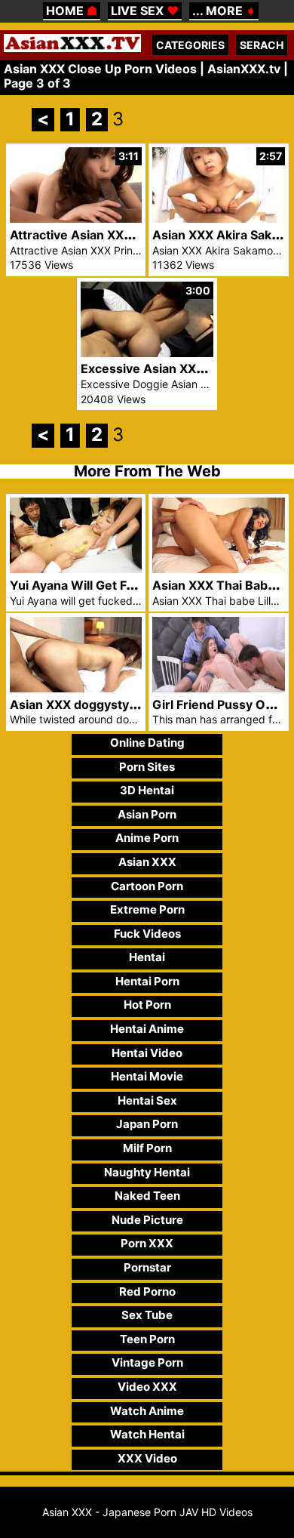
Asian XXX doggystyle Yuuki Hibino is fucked (141, 704)
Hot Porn (147, 1004)
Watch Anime (147, 1411)
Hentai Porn (147, 981)
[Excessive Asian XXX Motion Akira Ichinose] (147, 353)
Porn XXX (147, 1243)
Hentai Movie (147, 1076)
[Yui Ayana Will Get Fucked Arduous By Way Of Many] (76, 568)
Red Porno (147, 1291)
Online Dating (147, 742)
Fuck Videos (147, 933)
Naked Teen (147, 1195)
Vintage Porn (147, 1362)
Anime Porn (147, 838)
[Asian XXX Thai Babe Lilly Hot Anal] (218, 568)
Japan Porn (147, 1124)
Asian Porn (147, 814)
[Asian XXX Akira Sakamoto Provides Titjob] (218, 218)
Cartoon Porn (147, 886)
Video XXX (147, 1386)
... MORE (224, 10)
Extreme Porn (147, 909)
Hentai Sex (147, 1100)
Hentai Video (147, 1053)
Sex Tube (147, 1315)
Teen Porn (147, 1339)
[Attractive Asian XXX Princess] (76, 218)
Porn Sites (147, 767)
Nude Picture (147, 1220)
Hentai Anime (147, 1029)
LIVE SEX (145, 10)
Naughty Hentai (147, 1172)
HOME (71, 10)
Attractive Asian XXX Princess (98, 234)
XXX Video (147, 1458)
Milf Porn (147, 1148)
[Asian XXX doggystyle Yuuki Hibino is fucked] (76, 688)
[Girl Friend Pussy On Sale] (218, 688)
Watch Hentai (147, 1434)
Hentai (147, 957)
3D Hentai (147, 790)
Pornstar (147, 1267)
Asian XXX (147, 862)
